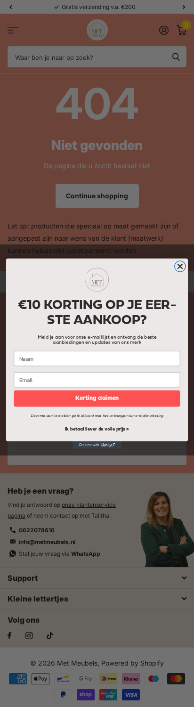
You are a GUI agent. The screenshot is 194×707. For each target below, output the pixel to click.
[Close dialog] (180, 266)
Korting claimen (97, 399)
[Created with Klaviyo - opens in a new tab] (97, 444)
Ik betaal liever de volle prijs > (97, 429)
